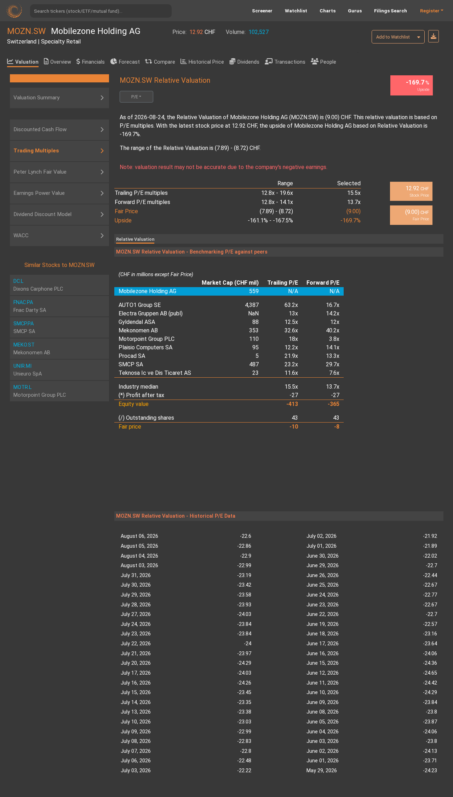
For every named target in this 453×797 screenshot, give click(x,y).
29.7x (332, 364)
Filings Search (390, 10)
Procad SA (132, 356)
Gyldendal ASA (137, 322)
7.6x (334, 373)
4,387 (252, 305)
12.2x (291, 347)
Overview (60, 62)
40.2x (332, 330)
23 (255, 373)
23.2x (291, 364)
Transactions (289, 62)
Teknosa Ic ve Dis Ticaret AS (155, 373)
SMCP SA (131, 364)
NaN (253, 313)
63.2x (291, 305)
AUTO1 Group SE (140, 305)
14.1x (332, 347)
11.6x (291, 373)
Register (430, 10)
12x (334, 322)
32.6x (291, 330)
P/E (134, 96)
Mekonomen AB (138, 330)
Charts (328, 10)
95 (255, 347)
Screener (262, 10)
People (328, 62)
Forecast (129, 62)
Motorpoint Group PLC (146, 339)
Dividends (248, 62)
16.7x (332, 305)
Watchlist (296, 10)
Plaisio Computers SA (145, 347)
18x (293, 339)
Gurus (355, 10)
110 (254, 339)
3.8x (334, 339)
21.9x (291, 356)
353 (254, 330)
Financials (93, 62)
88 (255, 322)
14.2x (332, 313)
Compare (164, 62)
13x (293, 313)
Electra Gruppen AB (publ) (151, 313)
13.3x (332, 356)
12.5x (291, 322)
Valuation (27, 62)
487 (254, 364)
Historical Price (206, 62)
